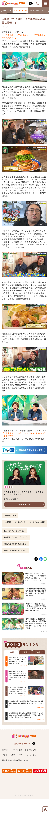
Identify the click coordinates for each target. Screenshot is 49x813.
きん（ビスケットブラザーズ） (14, 531)
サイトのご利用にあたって (24, 749)
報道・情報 (7, 10)
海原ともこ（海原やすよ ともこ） (15, 544)
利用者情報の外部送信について (15, 760)
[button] (1, 11)
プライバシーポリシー (28, 755)
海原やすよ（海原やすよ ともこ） (15, 550)
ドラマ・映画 (34, 10)
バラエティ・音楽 (20, 10)
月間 (38, 652)
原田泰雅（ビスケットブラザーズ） (16, 537)
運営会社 (5, 749)
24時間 (11, 652)
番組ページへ (24, 504)
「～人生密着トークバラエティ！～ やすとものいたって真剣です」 (24, 36)
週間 (25, 652)
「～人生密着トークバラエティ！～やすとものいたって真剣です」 (24, 434)
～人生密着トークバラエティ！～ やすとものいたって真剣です (24, 523)
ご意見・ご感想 (8, 755)
